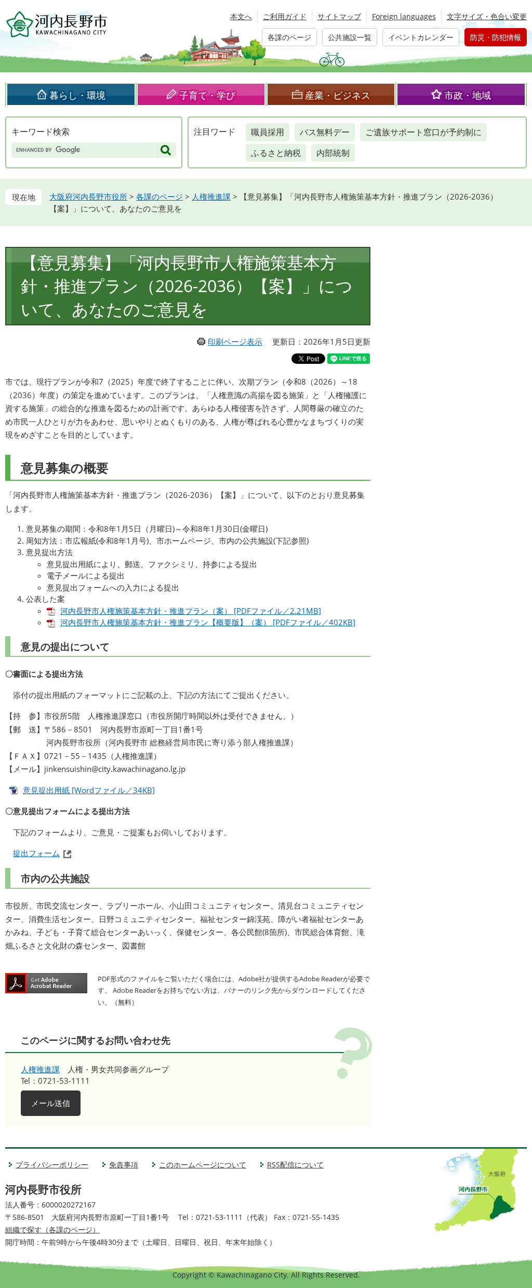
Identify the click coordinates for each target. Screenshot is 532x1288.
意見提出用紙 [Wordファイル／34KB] (89, 790)
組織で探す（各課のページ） (52, 1229)
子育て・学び (207, 95)
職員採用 (267, 132)
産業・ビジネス (337, 95)
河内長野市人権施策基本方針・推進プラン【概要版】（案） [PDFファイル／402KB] (207, 622)
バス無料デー (325, 132)
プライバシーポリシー (52, 1164)
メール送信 (50, 1103)
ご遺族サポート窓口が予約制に (423, 132)
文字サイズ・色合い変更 (487, 16)
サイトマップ (339, 16)
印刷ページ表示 (235, 341)
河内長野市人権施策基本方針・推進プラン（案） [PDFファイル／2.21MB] (190, 611)
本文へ (241, 16)
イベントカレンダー (421, 37)
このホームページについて (202, 1164)
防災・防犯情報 (495, 37)
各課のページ (289, 37)
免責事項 (123, 1164)
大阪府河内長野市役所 (88, 196)
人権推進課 (211, 196)
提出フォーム (36, 853)
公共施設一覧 (349, 37)
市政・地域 (467, 95)
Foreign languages (404, 16)
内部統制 (333, 153)
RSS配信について (295, 1164)
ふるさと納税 (276, 153)
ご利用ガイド (285, 16)
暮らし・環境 (77, 95)
